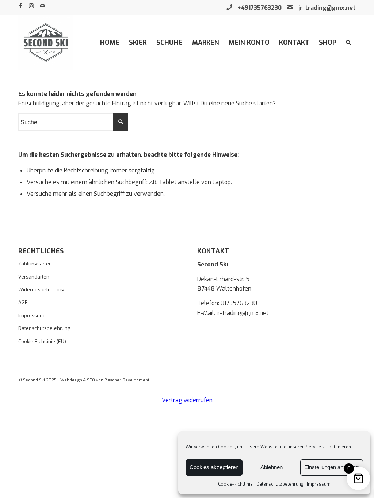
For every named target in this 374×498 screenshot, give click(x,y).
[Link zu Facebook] (20, 5)
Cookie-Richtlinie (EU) (42, 341)
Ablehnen (271, 467)
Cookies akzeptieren (214, 467)
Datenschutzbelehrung (279, 484)
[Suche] (348, 42)
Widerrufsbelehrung (41, 290)
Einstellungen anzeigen (331, 467)
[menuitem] (109, 42)
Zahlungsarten (35, 264)
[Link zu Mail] (42, 5)
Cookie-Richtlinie (235, 484)
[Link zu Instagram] (31, 5)
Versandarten (33, 277)
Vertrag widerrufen (187, 400)
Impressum (319, 484)
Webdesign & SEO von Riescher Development (104, 380)
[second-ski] (45, 42)
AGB (23, 302)
